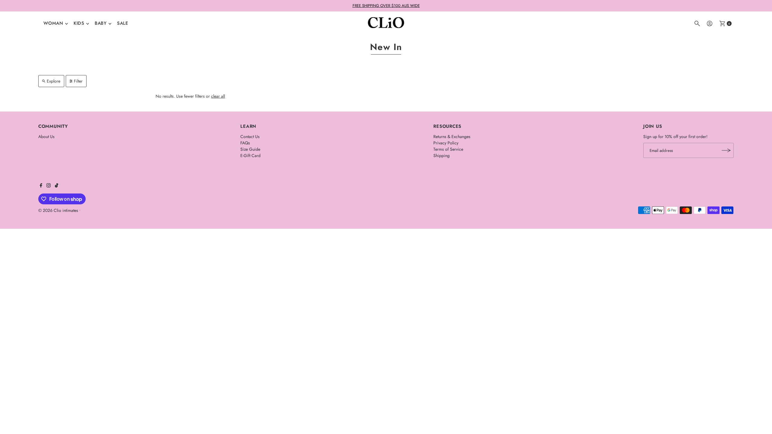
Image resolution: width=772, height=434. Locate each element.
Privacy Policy (445, 143)
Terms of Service (448, 149)
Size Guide (250, 149)
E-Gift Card (250, 156)
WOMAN (53, 23)
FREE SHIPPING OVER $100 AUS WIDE (386, 5)
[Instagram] (48, 185)
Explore (53, 81)
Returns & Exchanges (451, 137)
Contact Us (250, 137)
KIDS (79, 23)
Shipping (441, 156)
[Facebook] (41, 185)
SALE (122, 23)
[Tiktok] (56, 185)
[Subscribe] (726, 150)
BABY (101, 23)
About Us (46, 137)
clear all (218, 96)
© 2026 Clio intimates (58, 210)
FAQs (245, 143)
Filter (78, 81)
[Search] (697, 23)
